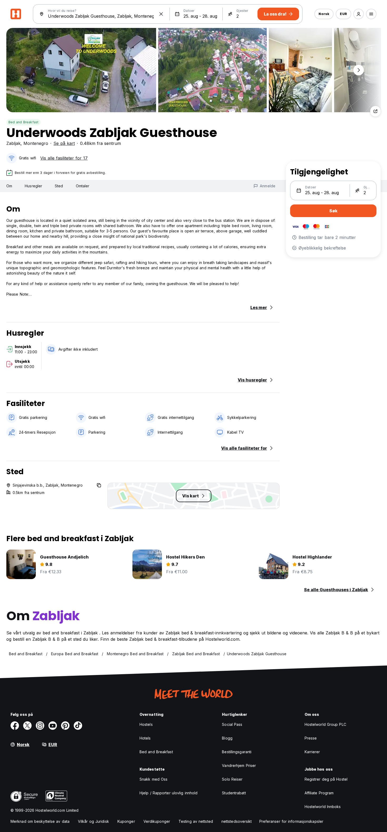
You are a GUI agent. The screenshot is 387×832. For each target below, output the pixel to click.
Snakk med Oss (153, 779)
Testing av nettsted (195, 821)
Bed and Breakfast (23, 122)
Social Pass (232, 724)
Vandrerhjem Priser (239, 765)
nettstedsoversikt (236, 821)
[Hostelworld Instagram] (40, 725)
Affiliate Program (319, 793)
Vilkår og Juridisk (93, 821)
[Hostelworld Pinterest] (65, 725)
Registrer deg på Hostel (326, 779)
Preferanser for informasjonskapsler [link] (291, 821)
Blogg (227, 738)
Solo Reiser (232, 779)
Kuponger (126, 821)
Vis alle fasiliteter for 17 (64, 158)
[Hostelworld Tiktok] (78, 725)
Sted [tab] (59, 186)
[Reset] (161, 14)
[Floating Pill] (358, 70)
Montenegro (35, 143)
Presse (311, 738)
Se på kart (64, 143)
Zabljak (13, 143)
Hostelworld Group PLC (325, 724)
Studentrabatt (234, 793)
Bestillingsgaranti (236, 752)
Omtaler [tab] (83, 186)
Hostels (146, 724)
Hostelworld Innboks (323, 806)
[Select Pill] (358, 14)
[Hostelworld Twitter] (27, 725)
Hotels (145, 738)
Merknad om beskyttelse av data (40, 821)
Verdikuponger (156, 821)
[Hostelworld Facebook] (15, 725)
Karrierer (312, 752)
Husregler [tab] (33, 186)
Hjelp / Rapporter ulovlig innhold (168, 793)
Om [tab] (9, 186)
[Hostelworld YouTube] (52, 725)
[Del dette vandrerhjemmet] (375, 111)
